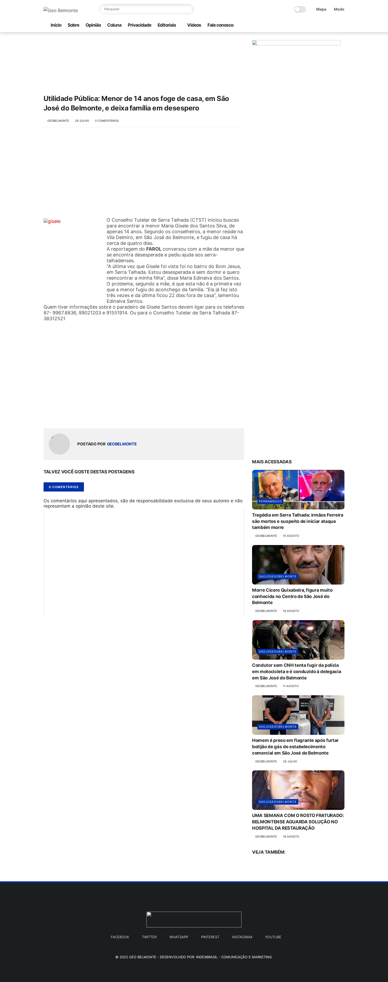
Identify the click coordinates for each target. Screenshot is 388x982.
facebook (120, 937)
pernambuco (270, 501)
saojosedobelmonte (278, 576)
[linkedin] (90, 415)
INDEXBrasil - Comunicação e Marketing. (234, 957)
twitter (149, 937)
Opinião (93, 25)
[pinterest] (333, 25)
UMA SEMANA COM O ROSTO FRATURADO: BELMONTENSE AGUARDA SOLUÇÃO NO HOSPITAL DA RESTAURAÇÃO (298, 822)
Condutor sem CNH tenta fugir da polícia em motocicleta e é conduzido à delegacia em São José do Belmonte (296, 671)
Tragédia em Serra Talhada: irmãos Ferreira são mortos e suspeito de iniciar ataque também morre (297, 521)
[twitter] (324, 25)
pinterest (210, 937)
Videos (194, 25)
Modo (339, 9)
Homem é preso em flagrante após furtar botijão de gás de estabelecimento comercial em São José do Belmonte (295, 747)
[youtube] (341, 25)
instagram (242, 937)
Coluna (114, 25)
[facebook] (316, 25)
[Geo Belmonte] (61, 10)
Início (56, 25)
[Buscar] (188, 9)
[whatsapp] (299, 25)
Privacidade (139, 25)
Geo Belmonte (142, 957)
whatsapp (178, 937)
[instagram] (307, 25)
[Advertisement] (144, 175)
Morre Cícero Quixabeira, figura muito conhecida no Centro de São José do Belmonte (292, 596)
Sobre (73, 25)
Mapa (321, 9)
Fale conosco (220, 25)
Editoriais (167, 25)
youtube (273, 937)
